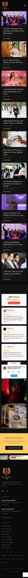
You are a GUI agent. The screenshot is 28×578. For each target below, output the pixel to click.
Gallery (13, 559)
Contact (8, 559)
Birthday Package (5, 531)
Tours (22, 559)
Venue (9, 555)
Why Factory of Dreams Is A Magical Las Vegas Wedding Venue (13, 152)
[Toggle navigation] (25, 5)
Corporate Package (6, 547)
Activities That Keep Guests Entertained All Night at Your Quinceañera (13, 30)
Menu (18, 559)
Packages (15, 555)
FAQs (2, 559)
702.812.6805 (4, 504)
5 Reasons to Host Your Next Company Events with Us (13, 272)
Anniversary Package (6, 528)
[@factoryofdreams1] (4, 368)
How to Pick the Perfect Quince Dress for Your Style (13, 61)
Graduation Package (6, 537)
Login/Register (5, 562)
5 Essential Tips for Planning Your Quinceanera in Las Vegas (13, 91)
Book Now (3, 555)
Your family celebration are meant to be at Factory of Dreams (13, 183)
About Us (21, 555)
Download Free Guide (14, 448)
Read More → (7, 38)
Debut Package (5, 534)
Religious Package (5, 545)
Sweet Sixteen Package (7, 542)
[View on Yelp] (4, 310)
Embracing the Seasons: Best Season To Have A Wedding (13, 122)
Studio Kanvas (17, 571)
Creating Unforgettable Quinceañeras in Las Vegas (12, 243)
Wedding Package (5, 526)
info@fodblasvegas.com (7, 517)
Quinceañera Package (6, 539)
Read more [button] (6, 321)
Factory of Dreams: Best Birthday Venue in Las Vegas (13, 214)
